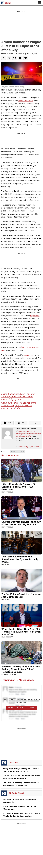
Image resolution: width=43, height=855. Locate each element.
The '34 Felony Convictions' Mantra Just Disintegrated (21, 595)
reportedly (34, 315)
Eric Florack (6, 564)
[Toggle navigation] (39, 3)
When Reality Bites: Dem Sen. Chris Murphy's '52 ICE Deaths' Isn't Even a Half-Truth (21, 632)
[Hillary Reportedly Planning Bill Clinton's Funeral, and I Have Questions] (21, 470)
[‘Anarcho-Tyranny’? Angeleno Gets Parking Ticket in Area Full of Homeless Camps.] (21, 652)
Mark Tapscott (7, 637)
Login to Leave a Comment (21, 708)
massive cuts (28, 355)
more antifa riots (25, 100)
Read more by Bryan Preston (28, 446)
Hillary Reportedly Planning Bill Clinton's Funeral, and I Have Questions (18, 487)
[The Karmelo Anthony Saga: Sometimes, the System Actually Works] (21, 542)
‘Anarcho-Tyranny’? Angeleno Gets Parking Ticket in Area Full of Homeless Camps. (20, 669)
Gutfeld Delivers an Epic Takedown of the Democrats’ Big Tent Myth (21, 523)
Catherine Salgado (8, 674)
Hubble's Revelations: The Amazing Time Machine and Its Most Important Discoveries (28, 433)
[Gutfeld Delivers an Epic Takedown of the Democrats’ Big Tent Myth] (21, 507)
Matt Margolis (7, 492)
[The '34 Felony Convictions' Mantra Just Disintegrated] (21, 580)
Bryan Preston (7, 54)
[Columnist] (8, 433)
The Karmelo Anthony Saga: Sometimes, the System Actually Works (19, 559)
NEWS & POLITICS (17, 451)
